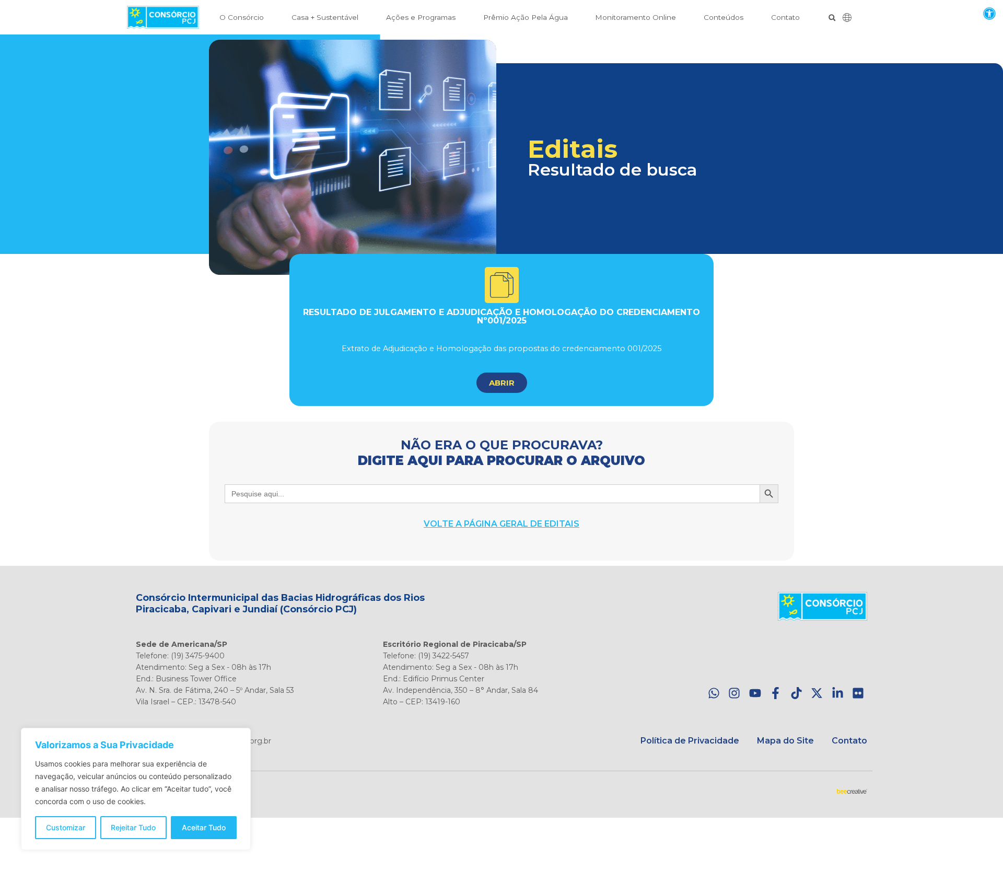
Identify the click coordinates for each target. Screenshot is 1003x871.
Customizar (65, 827)
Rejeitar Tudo (133, 827)
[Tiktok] (796, 693)
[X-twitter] (817, 693)
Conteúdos (723, 17)
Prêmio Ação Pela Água (525, 17)
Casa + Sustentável (324, 17)
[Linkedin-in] (838, 693)
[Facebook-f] (775, 693)
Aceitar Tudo (204, 827)
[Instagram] (734, 693)
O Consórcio (241, 17)
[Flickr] (858, 693)
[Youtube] (755, 693)
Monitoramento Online (635, 17)
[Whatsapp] (714, 693)
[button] (989, 13)
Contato (785, 17)
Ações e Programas (421, 17)
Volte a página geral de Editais (501, 524)
